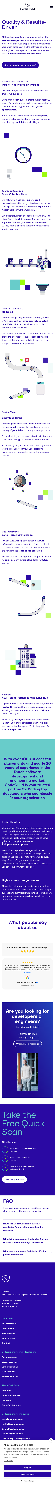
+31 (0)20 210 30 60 (10, 1303)
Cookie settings (27, 1481)
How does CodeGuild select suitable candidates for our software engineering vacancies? (23, 1227)
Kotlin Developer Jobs (13, 1424)
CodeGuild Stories (11, 1405)
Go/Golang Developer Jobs (16, 1438)
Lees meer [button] (27, 972)
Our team (6, 1400)
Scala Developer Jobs (13, 1429)
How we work (8, 1333)
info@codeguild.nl (9, 1306)
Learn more (8, 1460)
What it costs (8, 1338)
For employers (9, 1323)
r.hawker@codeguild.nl (27, 1037)
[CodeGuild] (27, 6)
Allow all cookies (27, 1474)
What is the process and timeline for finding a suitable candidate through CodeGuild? (25, 1241)
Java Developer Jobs (12, 1419)
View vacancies (9, 1362)
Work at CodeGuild (11, 1395)
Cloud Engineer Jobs (12, 1433)
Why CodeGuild (10, 1366)
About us (6, 1390)
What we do (8, 1328)
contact (13, 1211)
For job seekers (9, 1357)
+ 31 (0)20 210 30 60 (27, 1034)
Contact (6, 1343)
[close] (51, 1440)
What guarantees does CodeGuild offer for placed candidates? (24, 1253)
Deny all (27, 1468)
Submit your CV (10, 1376)
